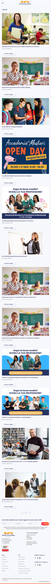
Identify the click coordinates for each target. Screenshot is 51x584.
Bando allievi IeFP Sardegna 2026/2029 (12, 127)
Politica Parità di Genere (24, 568)
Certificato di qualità (23, 573)
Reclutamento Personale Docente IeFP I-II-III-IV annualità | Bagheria (20, 461)
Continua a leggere (8, 53)
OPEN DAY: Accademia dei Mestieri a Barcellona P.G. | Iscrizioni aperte (20, 377)
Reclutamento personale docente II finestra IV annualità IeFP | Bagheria (20, 338)
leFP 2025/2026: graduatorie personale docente (14, 256)
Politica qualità (21, 566)
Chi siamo (4, 557)
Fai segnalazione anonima (24, 570)
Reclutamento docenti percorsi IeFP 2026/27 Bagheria (16, 87)
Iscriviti (45, 523)
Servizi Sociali (5, 568)
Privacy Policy (5, 580)
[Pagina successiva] (29, 512)
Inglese (3, 570)
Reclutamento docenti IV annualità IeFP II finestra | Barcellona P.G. (19, 297)
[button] (2, 3)
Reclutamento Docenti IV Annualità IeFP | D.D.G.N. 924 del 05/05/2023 (20, 499)
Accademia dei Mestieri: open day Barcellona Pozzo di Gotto (17, 221)
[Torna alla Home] (25, 3)
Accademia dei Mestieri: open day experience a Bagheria (17, 176)
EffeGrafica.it (46, 581)
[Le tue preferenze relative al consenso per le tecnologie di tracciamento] (1, 438)
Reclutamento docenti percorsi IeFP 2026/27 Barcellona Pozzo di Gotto (20, 46)
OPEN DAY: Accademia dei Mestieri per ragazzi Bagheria (16, 417)
